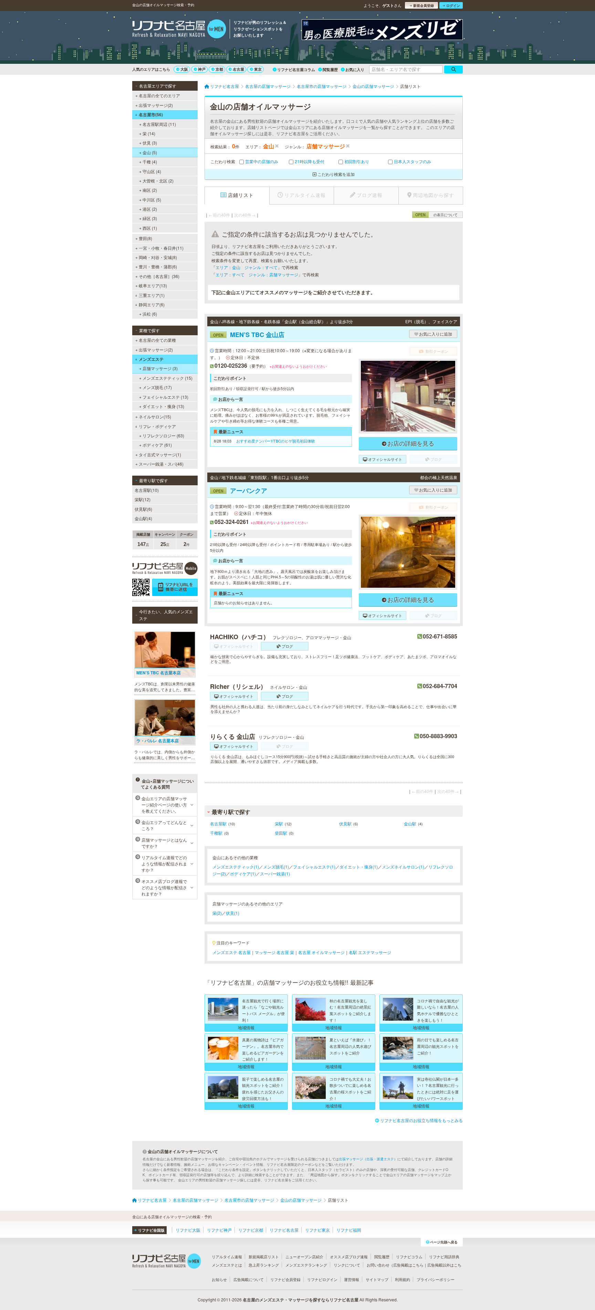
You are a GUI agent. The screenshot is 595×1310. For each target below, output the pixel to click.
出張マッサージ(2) (156, 105)
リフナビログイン (322, 1279)
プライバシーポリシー (436, 1279)
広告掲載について (248, 1279)
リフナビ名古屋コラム (296, 69)
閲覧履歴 (330, 69)
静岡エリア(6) (152, 304)
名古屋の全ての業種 (157, 340)
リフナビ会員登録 (285, 1279)
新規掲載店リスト (264, 1256)
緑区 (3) (150, 218)
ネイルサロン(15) (155, 416)
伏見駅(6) (143, 509)
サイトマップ (377, 1279)
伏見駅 (345, 823)
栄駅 (279, 823)
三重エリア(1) (152, 295)
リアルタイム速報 (227, 1256)
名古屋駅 (218, 823)
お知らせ (219, 1279)
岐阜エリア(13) (153, 285)
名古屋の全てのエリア (159, 95)
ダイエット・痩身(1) (359, 867)
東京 (258, 69)
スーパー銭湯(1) (275, 873)
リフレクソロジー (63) (163, 435)
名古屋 (238, 69)
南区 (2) (150, 190)
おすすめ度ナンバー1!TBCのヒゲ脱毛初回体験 (275, 441)
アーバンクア (240, 490)
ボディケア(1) (243, 873)
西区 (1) (150, 228)
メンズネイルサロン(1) (403, 867)
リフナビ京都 (250, 1230)
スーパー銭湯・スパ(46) (161, 464)
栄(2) (217, 913)
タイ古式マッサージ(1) (160, 454)
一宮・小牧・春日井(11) (161, 248)
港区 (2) (150, 209)
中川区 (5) (152, 199)
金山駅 (410, 823)
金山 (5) (150, 152)
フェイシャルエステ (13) (165, 397)
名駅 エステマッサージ (370, 952)
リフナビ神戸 (219, 1230)
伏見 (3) (150, 143)
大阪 (184, 69)
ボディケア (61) (157, 445)
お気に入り (354, 69)
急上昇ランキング (264, 1265)
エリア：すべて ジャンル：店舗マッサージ (257, 274)
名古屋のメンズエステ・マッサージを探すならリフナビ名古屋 (300, 1300)
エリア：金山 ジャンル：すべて (247, 267)
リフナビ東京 (317, 1230)
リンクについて (347, 1265)
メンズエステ (151, 359)
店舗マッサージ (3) (160, 368)
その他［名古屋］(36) (159, 276)
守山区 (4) (152, 171)
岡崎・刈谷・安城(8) (158, 257)
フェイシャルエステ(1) (314, 867)
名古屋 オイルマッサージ (321, 952)
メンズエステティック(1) (235, 867)
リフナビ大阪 (188, 1230)
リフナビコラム (409, 1256)
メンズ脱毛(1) (276, 867)
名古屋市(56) (151, 114)
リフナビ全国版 (151, 1230)
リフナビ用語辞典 (444, 1256)
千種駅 (216, 833)
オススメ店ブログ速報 (349, 1256)
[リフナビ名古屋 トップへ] (179, 29)
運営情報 (351, 1279)
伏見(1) (232, 913)
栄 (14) (149, 133)
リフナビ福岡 (348, 1230)
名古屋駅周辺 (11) (159, 124)
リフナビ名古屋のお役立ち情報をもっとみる (421, 1120)
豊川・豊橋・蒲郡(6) (158, 266)
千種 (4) (150, 162)
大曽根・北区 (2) (158, 180)
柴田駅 (281, 833)
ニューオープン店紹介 (304, 1256)
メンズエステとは (227, 1265)
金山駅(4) (143, 518)
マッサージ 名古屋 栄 (274, 952)
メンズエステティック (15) (167, 378)
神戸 (202, 69)
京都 (219, 69)
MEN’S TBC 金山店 (248, 334)
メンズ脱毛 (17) (157, 387)
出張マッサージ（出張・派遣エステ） (368, 1159)
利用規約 (402, 1279)
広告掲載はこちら (408, 1265)
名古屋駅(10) (147, 490)
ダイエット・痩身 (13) (163, 406)
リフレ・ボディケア (157, 426)
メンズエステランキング (306, 1265)
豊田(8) (145, 238)
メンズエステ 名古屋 (231, 952)
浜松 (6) (150, 314)
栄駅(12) (142, 499)
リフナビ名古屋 (284, 1230)
